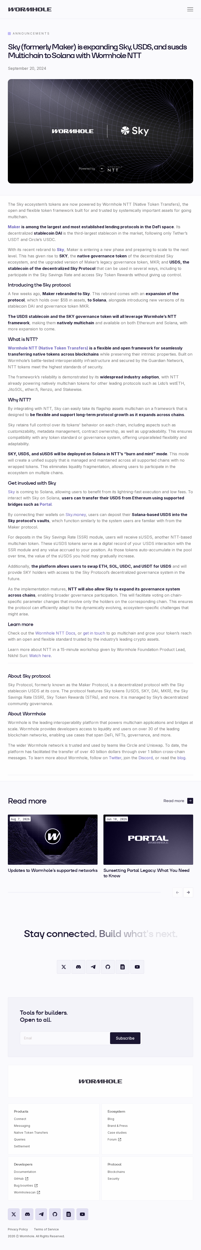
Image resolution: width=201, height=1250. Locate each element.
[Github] (108, 967)
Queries (19, 1139)
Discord (145, 757)
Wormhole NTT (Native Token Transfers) (48, 348)
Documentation (25, 1172)
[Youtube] (137, 967)
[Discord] (78, 967)
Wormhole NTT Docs (55, 633)
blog (181, 757)
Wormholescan (25, 1192)
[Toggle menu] (190, 9)
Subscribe (125, 1038)
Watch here (40, 655)
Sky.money (75, 514)
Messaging (22, 1126)
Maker (14, 226)
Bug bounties (23, 1185)
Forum (112, 1139)
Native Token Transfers (31, 1132)
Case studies (117, 1132)
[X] (64, 967)
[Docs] (122, 967)
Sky (60, 249)
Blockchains (116, 1172)
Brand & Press (118, 1126)
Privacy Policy (18, 1229)
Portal (45, 504)
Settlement (22, 1146)
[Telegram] (93, 967)
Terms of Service (46, 1229)
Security (113, 1178)
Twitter (115, 757)
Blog (111, 1119)
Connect (20, 1119)
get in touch (94, 633)
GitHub (19, 1178)
